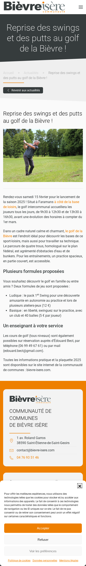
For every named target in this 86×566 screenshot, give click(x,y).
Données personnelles (45, 560)
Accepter (43, 528)
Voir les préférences (43, 551)
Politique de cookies (19, 560)
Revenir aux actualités (25, 90)
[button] (80, 486)
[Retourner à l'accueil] (34, 7)
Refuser (43, 539)
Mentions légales (68, 560)
